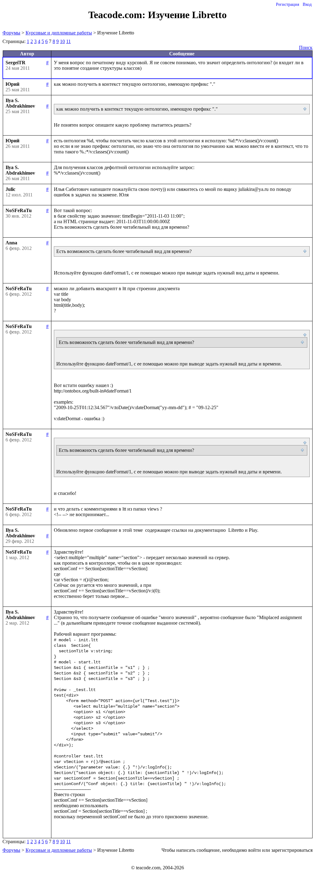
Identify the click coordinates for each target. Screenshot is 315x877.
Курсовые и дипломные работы (59, 32)
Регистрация (287, 4)
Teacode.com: (118, 14)
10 (62, 41)
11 (68, 41)
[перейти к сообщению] (305, 109)
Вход (307, 4)
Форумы (11, 32)
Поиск (306, 47)
